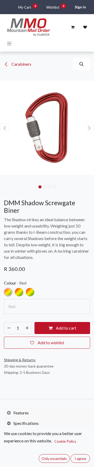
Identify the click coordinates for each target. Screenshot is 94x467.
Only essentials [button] (54, 458)
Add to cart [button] (65, 327)
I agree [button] (80, 458)
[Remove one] (9, 328)
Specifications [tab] (26, 423)
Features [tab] (21, 412)
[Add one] (27, 328)
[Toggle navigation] (9, 43)
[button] (81, 64)
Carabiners (21, 64)
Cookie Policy (65, 441)
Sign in (80, 7)
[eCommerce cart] (73, 27)
